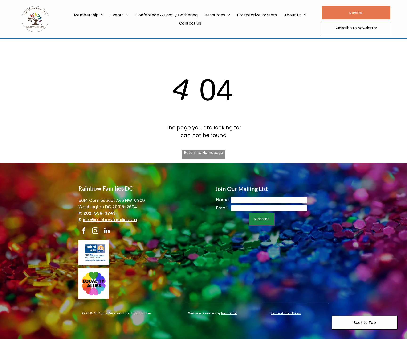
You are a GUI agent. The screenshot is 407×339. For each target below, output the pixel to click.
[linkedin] (107, 231)
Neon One (229, 313)
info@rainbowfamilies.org (110, 219)
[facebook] (83, 231)
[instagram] (95, 231)
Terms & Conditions (286, 313)
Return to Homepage (203, 152)
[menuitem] (88, 15)
